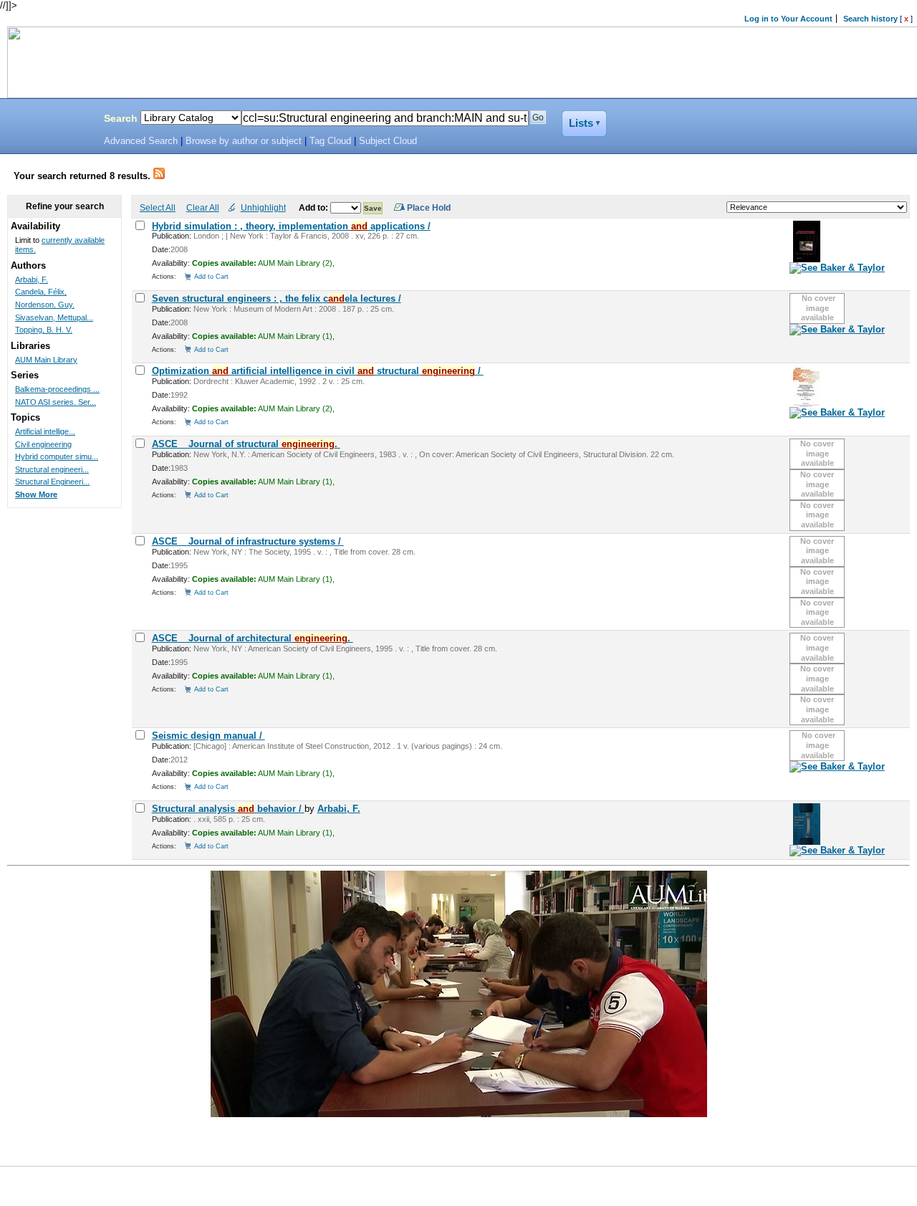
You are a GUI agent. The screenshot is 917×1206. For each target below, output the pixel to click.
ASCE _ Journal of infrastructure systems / (248, 541)
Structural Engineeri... (52, 481)
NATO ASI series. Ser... (55, 402)
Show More (36, 494)
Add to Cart (211, 276)
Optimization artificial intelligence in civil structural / (318, 370)
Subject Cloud (388, 141)
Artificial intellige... (45, 431)
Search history (870, 18)
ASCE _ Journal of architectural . (252, 638)
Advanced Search (141, 141)
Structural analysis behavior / (228, 808)
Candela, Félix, (41, 291)
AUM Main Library (46, 359)
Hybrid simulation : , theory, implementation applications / (291, 226)
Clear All (202, 207)
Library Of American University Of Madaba (48, 120)
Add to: (314, 207)
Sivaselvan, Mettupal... (54, 317)
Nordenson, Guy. (45, 304)
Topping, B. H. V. (43, 329)
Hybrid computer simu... (56, 456)
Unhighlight (263, 207)
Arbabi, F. (338, 808)
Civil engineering (43, 444)
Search (121, 118)
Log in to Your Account (788, 18)
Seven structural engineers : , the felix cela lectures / (276, 298)
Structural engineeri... (52, 469)
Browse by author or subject (244, 141)
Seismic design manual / (208, 735)
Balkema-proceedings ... (57, 389)
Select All (158, 207)
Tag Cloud (330, 141)
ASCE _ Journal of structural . (246, 444)
